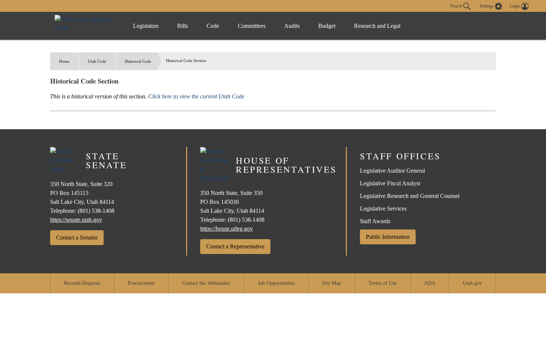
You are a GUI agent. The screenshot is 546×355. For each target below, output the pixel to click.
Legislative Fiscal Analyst (390, 183)
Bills (182, 26)
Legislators (146, 26)
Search (456, 5)
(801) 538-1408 (96, 211)
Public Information (388, 237)
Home (64, 61)
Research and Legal (377, 26)
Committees (252, 26)
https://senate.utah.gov (76, 219)
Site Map (331, 283)
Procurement (141, 283)
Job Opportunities (276, 283)
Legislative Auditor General (392, 170)
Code (213, 26)
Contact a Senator (77, 237)
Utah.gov (472, 283)
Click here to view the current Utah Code (196, 96)
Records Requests (82, 283)
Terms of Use (382, 283)
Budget (326, 26)
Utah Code (97, 61)
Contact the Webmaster (206, 283)
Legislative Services (383, 208)
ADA (429, 283)
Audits (292, 26)
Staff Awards (375, 221)
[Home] (86, 26)
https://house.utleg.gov (226, 228)
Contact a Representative (235, 246)
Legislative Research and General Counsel (409, 196)
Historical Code (138, 61)
